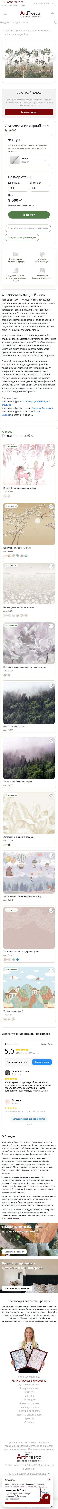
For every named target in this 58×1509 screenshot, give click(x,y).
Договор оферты (29, 1403)
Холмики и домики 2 (13, 1011)
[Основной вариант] (17, 615)
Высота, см (36, 183)
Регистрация (45, 3)
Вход (35, 3)
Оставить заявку (29, 112)
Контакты (29, 1392)
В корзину (29, 215)
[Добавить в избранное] (51, 447)
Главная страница (29, 1377)
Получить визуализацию (22, 237)
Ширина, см (14, 183)
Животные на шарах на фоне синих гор (22, 896)
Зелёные (6, 415)
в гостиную (28, 401)
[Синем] (26, 555)
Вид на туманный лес (13, 726)
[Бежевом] (9, 555)
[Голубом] (9, 496)
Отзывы (29, 1422)
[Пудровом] (9, 674)
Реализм (36, 408)
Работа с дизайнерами (29, 1414)
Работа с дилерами (29, 1411)
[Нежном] (21, 555)
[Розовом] (9, 615)
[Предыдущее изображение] (6, 56)
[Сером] (13, 555)
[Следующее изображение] (52, 56)
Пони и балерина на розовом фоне (20, 488)
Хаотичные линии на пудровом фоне (21, 951)
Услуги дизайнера (29, 1407)
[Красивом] (26, 615)
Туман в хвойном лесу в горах (17, 781)
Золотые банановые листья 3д (18, 837)
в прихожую (41, 401)
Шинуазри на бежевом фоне (17, 548)
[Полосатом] (21, 615)
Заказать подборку (14, 1252)
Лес (38, 411)
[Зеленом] (9, 844)
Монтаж (29, 1395)
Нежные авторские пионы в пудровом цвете (24, 667)
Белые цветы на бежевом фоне (18, 607)
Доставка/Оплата (29, 1384)
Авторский (47, 408)
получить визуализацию (17, 1288)
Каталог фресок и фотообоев (29, 1380)
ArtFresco (29, 1124)
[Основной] (4, 496)
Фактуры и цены (29, 1388)
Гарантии (29, 1418)
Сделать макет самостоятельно (28, 228)
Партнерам (29, 1399)
